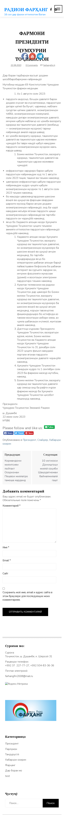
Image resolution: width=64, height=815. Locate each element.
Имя (6, 547)
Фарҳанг (10, 765)
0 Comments (32, 65)
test (7, 776)
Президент (29, 440)
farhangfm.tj (49, 65)
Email (7, 560)
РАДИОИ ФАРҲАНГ (26, 9)
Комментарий (11, 505)
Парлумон (11, 749)
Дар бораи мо (13, 770)
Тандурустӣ (12, 754)
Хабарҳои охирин (15, 759)
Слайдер (42, 440)
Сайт (5, 573)
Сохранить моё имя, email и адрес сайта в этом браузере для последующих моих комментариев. (27, 596)
